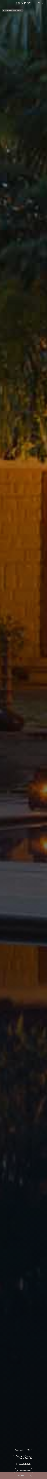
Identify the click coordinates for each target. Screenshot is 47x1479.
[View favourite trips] (38, 3)
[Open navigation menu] (4, 3)
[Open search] (43, 3)
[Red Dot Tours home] (23, 3)
